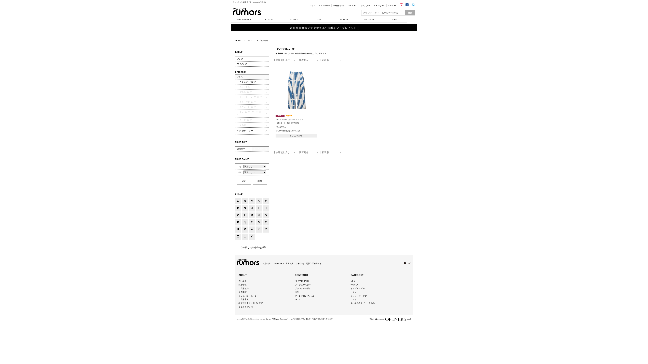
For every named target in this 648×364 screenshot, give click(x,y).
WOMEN (294, 20)
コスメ (353, 292)
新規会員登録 (338, 6)
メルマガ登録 (324, 6)
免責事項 (242, 292)
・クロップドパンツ (246, 102)
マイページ (352, 6)
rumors (247, 12)
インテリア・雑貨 (358, 296)
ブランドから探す (303, 288)
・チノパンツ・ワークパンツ (249, 113)
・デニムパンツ (244, 92)
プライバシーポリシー (248, 296)
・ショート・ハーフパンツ (249, 97)
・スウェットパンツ (246, 107)
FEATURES (369, 20)
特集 (297, 292)
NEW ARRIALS (302, 281)
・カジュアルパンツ (246, 82)
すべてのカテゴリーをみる (362, 303)
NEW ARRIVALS (243, 20)
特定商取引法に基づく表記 (250, 303)
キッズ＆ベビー (357, 288)
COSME (269, 20)
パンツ (240, 77)
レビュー (392, 6)
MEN (319, 20)
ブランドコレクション (305, 296)
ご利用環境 (243, 299)
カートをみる (379, 6)
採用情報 (242, 285)
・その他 (241, 125)
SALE (394, 20)
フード (353, 299)
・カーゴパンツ (244, 120)
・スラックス (243, 87)
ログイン (311, 6)
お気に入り (365, 6)
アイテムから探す (303, 285)
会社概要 (242, 281)
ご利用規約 (243, 288)
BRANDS (344, 20)
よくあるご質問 (245, 307)
